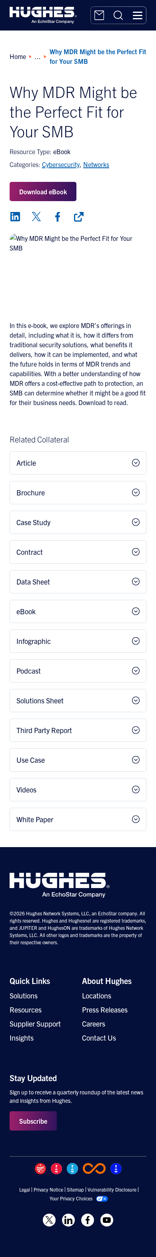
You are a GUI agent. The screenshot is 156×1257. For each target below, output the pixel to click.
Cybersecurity (61, 164)
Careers (93, 1023)
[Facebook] (57, 217)
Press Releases (105, 1009)
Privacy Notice (48, 1189)
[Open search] (118, 15)
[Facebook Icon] (87, 1220)
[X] (36, 217)
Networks (96, 164)
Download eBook (43, 191)
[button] (137, 15)
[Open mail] (99, 15)
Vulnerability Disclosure (112, 1189)
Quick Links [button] (30, 981)
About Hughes (107, 981)
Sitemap (75, 1189)
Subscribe (33, 1121)
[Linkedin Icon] (68, 1220)
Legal (24, 1189)
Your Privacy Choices (71, 1198)
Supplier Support (35, 1023)
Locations (96, 995)
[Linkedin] (15, 217)
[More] (79, 217)
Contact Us (99, 1037)
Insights (22, 1037)
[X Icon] (49, 1220)
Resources (26, 1009)
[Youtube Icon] (106, 1220)
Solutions (24, 995)
